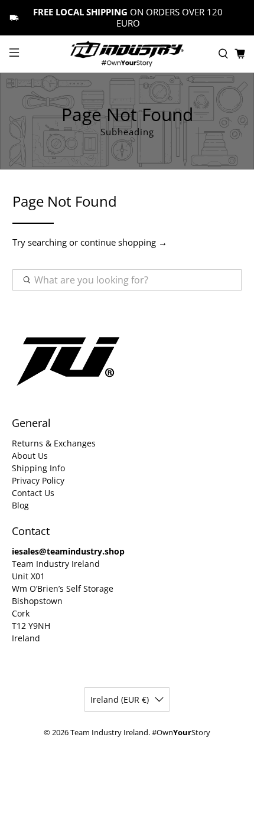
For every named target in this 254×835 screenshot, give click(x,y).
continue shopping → (123, 242)
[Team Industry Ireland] (127, 54)
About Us (30, 455)
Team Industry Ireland (109, 733)
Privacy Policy (38, 480)
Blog (20, 505)
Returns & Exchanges (54, 443)
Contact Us (33, 492)
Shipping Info (38, 468)
